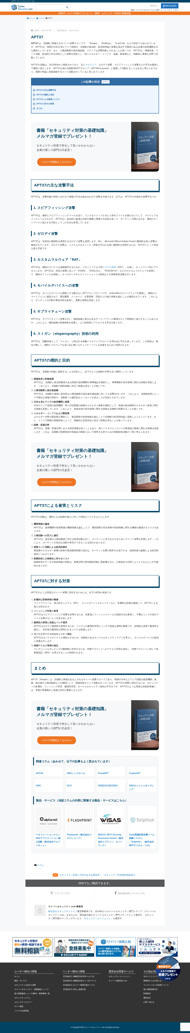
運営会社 (147, 998)
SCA (69, 785)
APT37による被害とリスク (46, 99)
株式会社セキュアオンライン (62, 911)
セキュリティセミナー (23, 1002)
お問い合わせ (148, 1002)
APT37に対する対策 (43, 104)
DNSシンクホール (76, 773)
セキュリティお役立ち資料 (25, 985)
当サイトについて (150, 976)
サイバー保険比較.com (118, 981)
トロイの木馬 (109, 267)
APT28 (39, 773)
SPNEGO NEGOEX (108, 785)
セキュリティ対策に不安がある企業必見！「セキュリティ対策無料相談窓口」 (98, 875)
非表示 (105, 82)
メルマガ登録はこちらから (57, 161)
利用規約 (147, 993)
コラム (175, 10)
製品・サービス (20, 981)
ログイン (153, 6)
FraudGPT (103, 773)
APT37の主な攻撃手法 (44, 90)
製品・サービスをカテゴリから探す (145, 10)
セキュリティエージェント (97, 918)
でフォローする (62, 893)
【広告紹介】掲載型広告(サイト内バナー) (79, 981)
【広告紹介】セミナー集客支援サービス (78, 985)
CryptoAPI (134, 773)
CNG (38, 785)
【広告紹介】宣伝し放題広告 (74, 989)
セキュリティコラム (22, 998)
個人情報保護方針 (150, 989)
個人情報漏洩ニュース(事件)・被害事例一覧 (32, 993)
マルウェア (90, 65)
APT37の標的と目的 (43, 95)
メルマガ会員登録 (21, 1011)
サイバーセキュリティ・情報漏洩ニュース (31, 989)
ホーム (17, 976)
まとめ (37, 108)
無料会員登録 (171, 6)
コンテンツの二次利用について (156, 985)
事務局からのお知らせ (152, 981)
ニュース (166, 10)
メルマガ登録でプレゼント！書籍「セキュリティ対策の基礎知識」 (99, 13)
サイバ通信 (18, 1006)
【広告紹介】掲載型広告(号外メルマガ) (78, 976)
